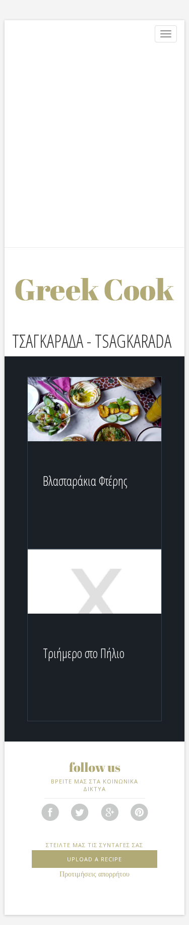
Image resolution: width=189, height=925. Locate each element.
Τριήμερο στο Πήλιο (83, 653)
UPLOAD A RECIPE (94, 859)
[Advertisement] (94, 147)
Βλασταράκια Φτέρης (85, 480)
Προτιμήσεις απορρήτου (94, 874)
